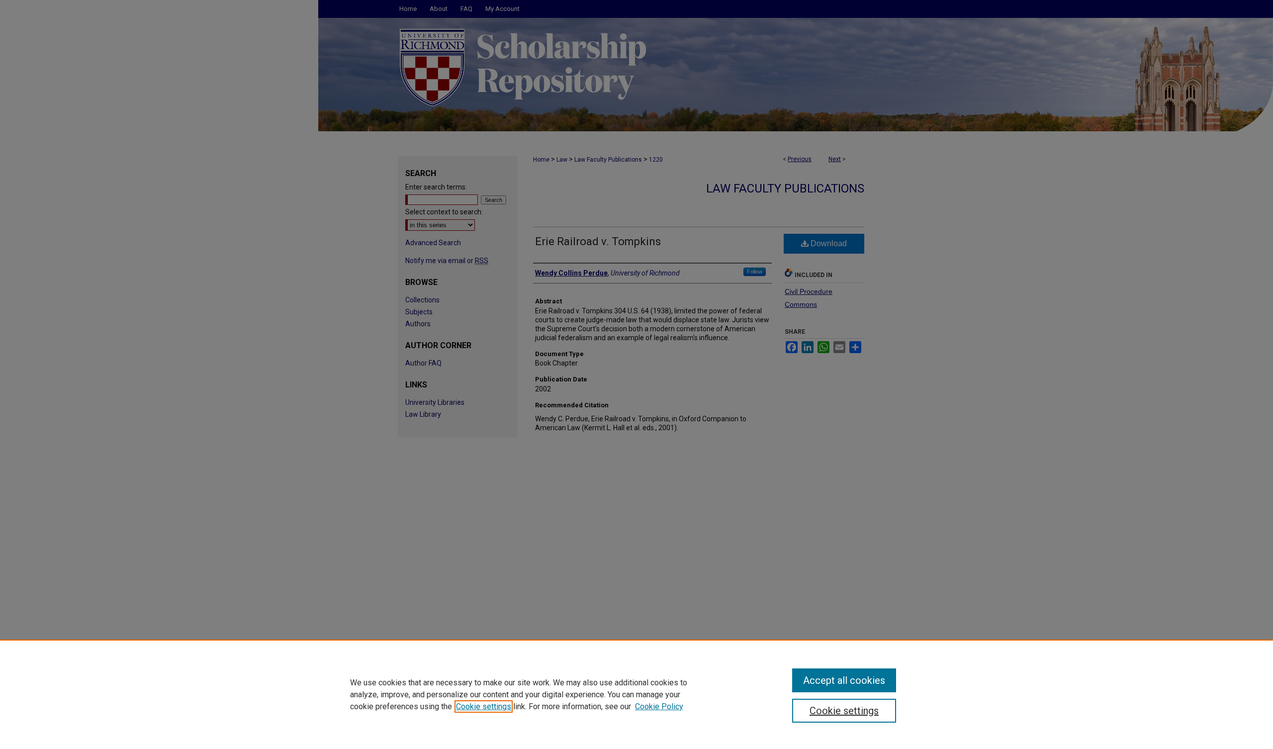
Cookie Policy (659, 706)
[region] (636, 694)
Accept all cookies (844, 680)
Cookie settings (483, 706)
